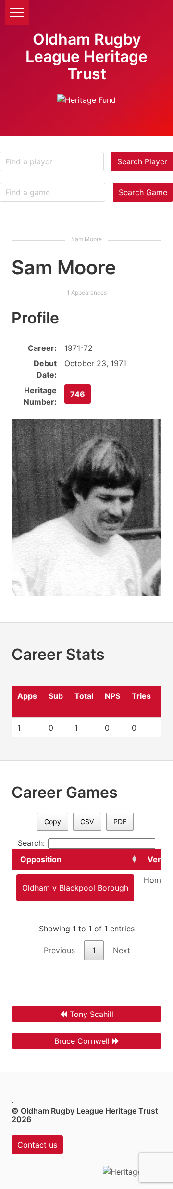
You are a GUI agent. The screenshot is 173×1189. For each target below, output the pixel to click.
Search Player (142, 161)
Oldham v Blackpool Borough (75, 887)
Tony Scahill (91, 1014)
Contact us (37, 1145)
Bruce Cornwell (82, 1041)
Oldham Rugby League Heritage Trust (86, 56)
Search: (31, 843)
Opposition (41, 859)
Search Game (143, 192)
